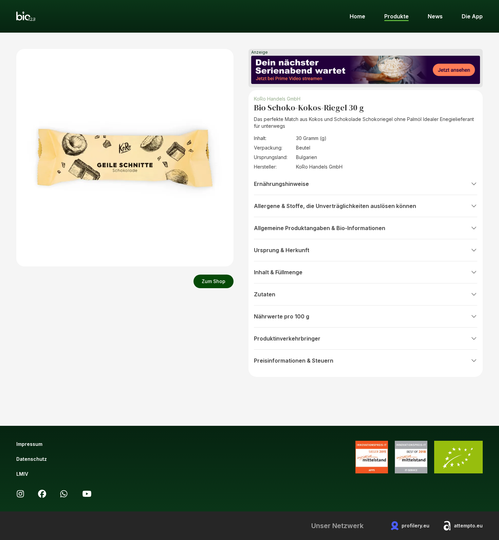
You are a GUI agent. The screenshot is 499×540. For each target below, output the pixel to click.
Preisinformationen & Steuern (293, 360)
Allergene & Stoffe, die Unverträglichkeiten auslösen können (335, 206)
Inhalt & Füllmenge (278, 272)
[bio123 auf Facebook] (42, 494)
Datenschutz (31, 459)
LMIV (22, 474)
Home (357, 16)
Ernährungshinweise (281, 183)
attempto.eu (468, 525)
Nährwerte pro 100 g (281, 316)
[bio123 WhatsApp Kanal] (64, 494)
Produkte (396, 16)
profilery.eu (415, 525)
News (435, 16)
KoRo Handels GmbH (277, 99)
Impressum (29, 444)
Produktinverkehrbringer (287, 338)
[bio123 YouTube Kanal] (86, 494)
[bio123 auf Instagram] (20, 494)
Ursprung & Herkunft (281, 250)
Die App (472, 16)
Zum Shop (213, 281)
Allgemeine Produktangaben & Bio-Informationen (319, 228)
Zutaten (264, 294)
